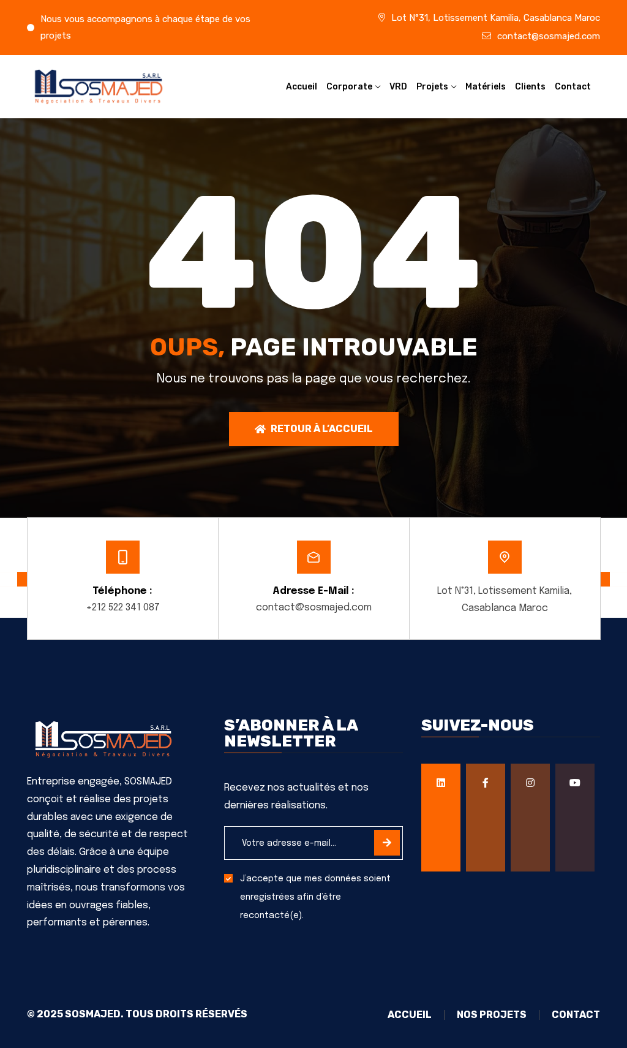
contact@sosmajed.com (548, 36)
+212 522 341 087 (123, 607)
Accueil (301, 87)
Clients (530, 87)
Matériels (485, 87)
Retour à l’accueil (322, 429)
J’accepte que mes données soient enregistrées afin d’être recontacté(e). (315, 897)
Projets (432, 87)
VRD (398, 87)
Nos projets (492, 1015)
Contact (573, 87)
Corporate (349, 87)
